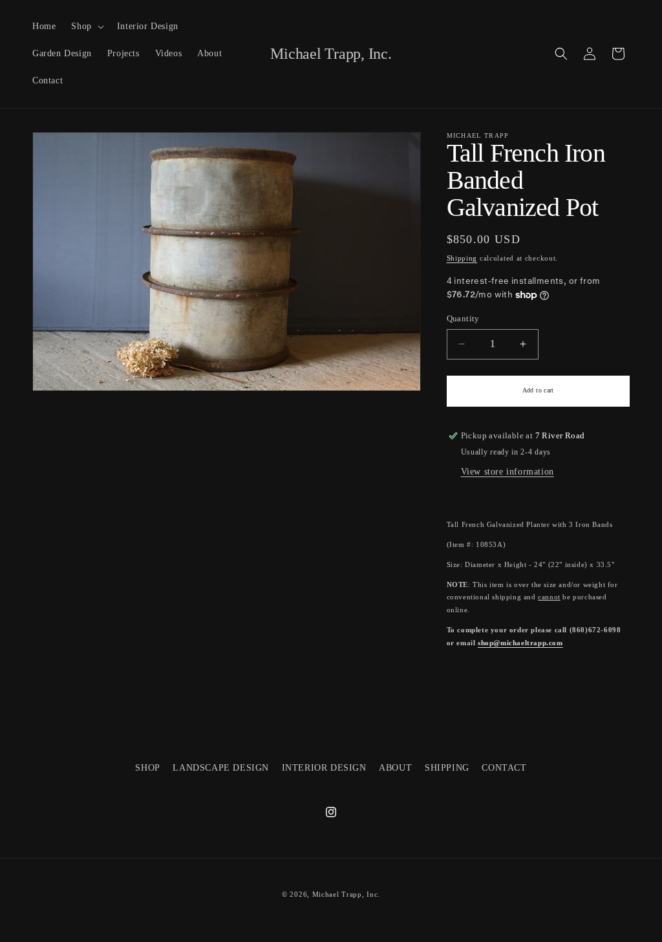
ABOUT (395, 768)
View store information (507, 471)
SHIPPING (447, 768)
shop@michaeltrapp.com (520, 643)
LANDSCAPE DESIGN (221, 768)
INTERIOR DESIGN (324, 768)
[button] (86, 26)
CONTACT (504, 768)
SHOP (147, 768)
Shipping (462, 258)
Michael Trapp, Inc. (346, 894)
